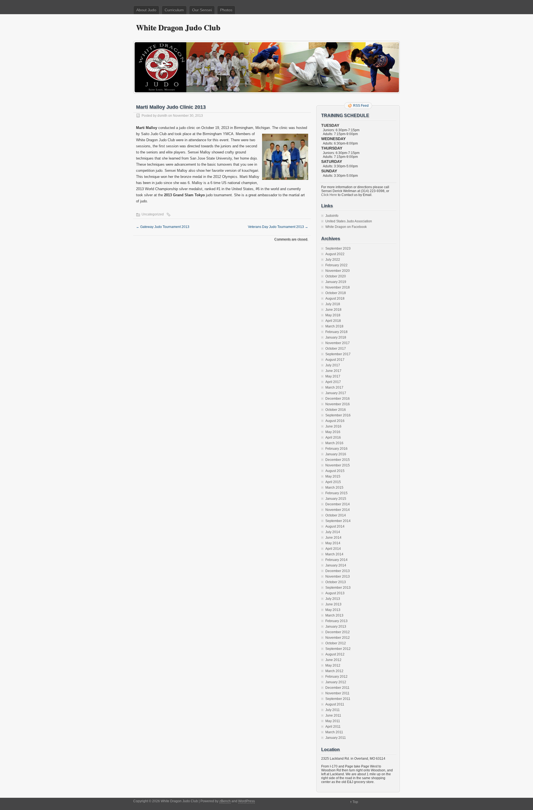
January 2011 (335, 738)
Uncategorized (153, 214)
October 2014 (335, 515)
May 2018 (332, 315)
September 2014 (338, 521)
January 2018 (335, 337)
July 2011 (332, 710)
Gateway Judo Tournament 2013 (162, 227)
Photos (226, 10)
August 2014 (335, 526)
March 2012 (334, 671)
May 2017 (332, 376)
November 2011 (337, 693)
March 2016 (334, 443)
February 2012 (336, 677)
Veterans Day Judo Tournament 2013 (278, 227)
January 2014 (335, 565)
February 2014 (336, 560)
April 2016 (333, 437)
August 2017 (335, 360)
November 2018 (337, 287)
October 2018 (335, 293)
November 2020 (337, 271)
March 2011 (334, 732)
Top (355, 802)
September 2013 (338, 588)
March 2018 (334, 326)
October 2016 (335, 410)
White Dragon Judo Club (178, 27)
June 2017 (333, 371)
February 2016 (336, 449)
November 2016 (337, 404)
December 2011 (337, 688)
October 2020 (335, 276)
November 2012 (337, 638)
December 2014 (337, 504)
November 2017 (337, 343)
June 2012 (333, 660)
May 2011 (332, 721)
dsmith (162, 116)
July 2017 (332, 365)
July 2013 (332, 599)
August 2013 (335, 593)
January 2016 (335, 454)
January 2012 (335, 682)
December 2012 (337, 632)
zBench (225, 801)
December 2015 (337, 460)
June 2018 (333, 310)
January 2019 (335, 282)
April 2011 (333, 727)
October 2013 (335, 582)
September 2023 (338, 248)
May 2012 (332, 665)
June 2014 (333, 538)
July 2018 (332, 304)
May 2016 (332, 432)
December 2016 (337, 399)
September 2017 (338, 354)
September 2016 (338, 415)
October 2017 (335, 349)
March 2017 (334, 387)
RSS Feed (361, 106)
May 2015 (332, 476)
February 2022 (336, 265)
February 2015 (336, 493)
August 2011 (334, 704)
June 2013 (333, 604)
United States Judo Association (348, 221)
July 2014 (332, 532)
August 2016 (335, 421)
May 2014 (332, 543)
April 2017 (333, 382)
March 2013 (334, 615)
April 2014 (333, 549)
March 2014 (334, 554)
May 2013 (332, 610)
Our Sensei (202, 10)
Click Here (329, 195)
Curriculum (174, 10)
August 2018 (335, 298)
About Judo (146, 10)
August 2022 (335, 254)
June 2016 (333, 426)
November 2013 (337, 576)
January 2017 (335, 393)
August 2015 (335, 471)
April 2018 (333, 321)
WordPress (246, 801)
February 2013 (336, 621)
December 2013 (337, 571)
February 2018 (336, 332)
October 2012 (335, 643)
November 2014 (337, 510)
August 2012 (335, 654)
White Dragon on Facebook (346, 227)
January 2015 (335, 499)
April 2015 (333, 482)
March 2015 (334, 488)
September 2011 (337, 699)
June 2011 (333, 715)
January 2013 (335, 626)
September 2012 (338, 649)
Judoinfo (331, 216)
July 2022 (332, 260)
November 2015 (337, 465)
